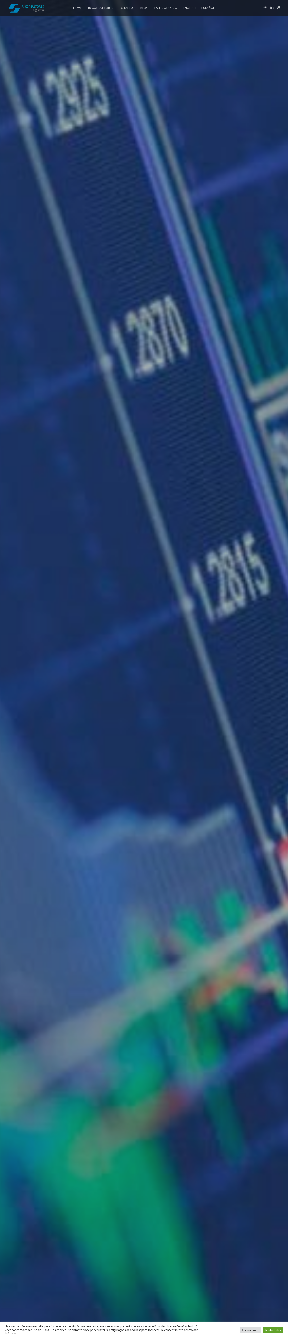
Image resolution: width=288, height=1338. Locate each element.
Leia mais (10, 1333)
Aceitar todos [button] (273, 1330)
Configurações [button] (250, 1330)
